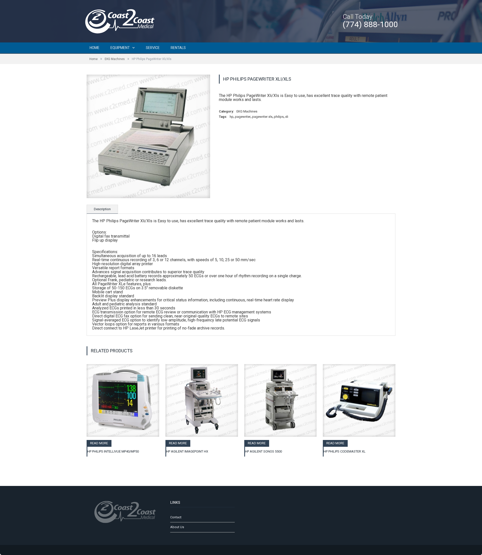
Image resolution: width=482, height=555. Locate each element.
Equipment (120, 48)
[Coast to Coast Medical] (121, 20)
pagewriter (243, 117)
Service (153, 48)
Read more (99, 443)
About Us (177, 527)
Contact (176, 517)
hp (231, 117)
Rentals (178, 48)
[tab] (102, 209)
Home (94, 48)
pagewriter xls (262, 117)
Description (102, 209)
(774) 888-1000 (370, 24)
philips (279, 117)
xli (286, 117)
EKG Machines (115, 59)
